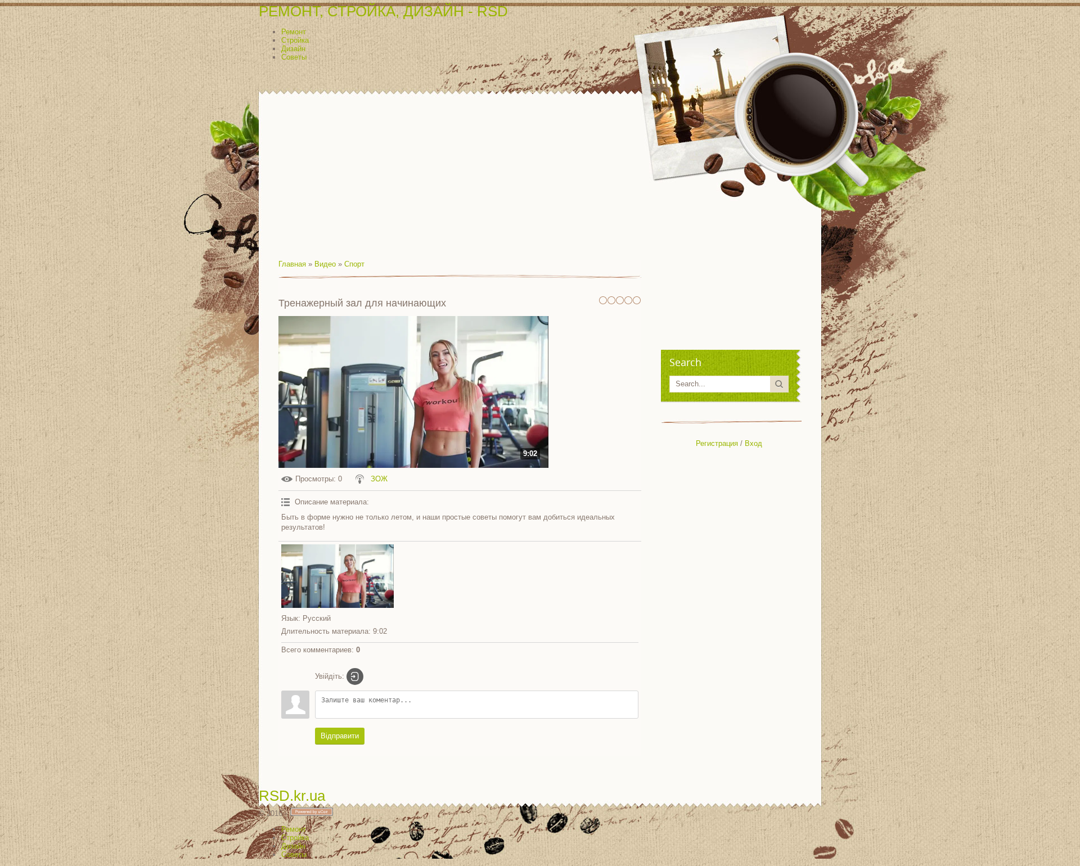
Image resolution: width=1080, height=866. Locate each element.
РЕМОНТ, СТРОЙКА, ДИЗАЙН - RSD (383, 11)
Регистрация (717, 443)
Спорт (354, 264)
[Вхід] (354, 676)
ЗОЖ (379, 479)
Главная (292, 264)
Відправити (340, 736)
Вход (753, 443)
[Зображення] (337, 575)
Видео (325, 264)
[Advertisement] (540, 147)
